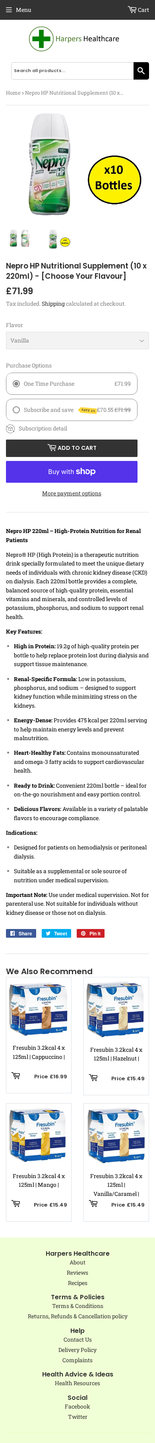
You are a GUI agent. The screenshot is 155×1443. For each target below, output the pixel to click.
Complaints (77, 1360)
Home (13, 92)
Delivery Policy (77, 1350)
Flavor (14, 325)
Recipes (77, 1283)
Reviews (77, 1272)
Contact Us (78, 1339)
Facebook (77, 1406)
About (77, 1262)
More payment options (71, 493)
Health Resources (77, 1383)
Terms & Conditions (77, 1306)
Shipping (53, 303)
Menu (23, 9)
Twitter (77, 1416)
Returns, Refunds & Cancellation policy (78, 1316)
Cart (143, 9)
